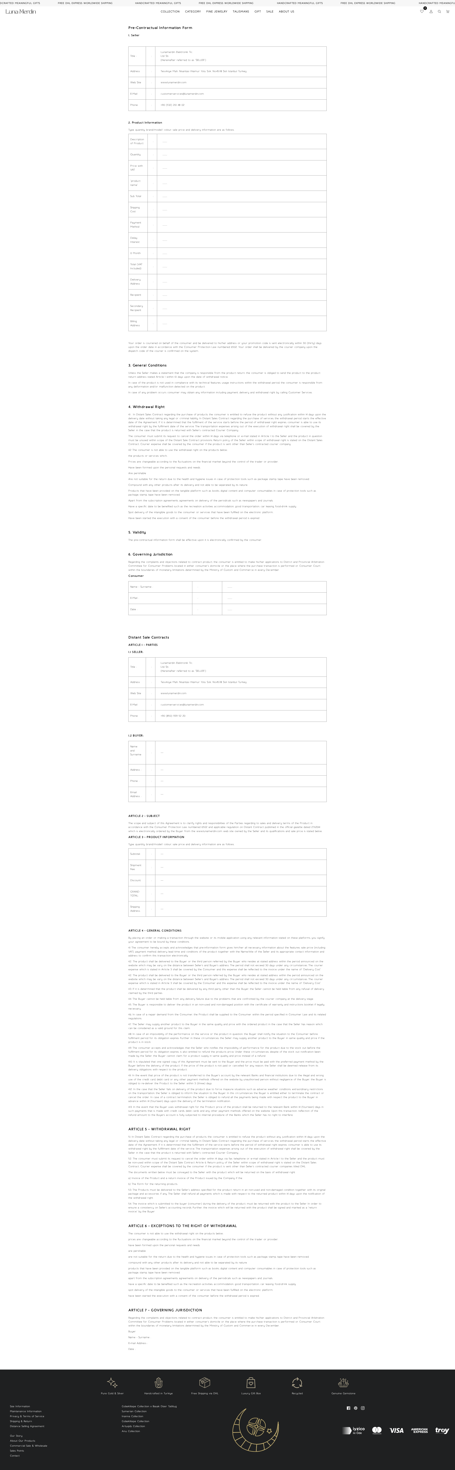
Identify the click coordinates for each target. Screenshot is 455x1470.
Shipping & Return (21, 1421)
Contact (15, 1455)
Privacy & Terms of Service (27, 1416)
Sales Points (17, 1450)
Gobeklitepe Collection (135, 1421)
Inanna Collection (132, 1416)
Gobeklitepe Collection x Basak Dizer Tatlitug (149, 1406)
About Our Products (22, 1440)
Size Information (20, 1406)
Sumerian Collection (134, 1411)
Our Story (16, 1435)
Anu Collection (131, 1431)
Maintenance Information (26, 1411)
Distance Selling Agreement (27, 1426)
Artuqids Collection (133, 1426)
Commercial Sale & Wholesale (28, 1445)
